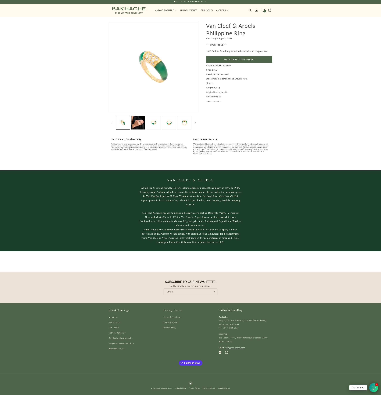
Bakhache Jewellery (160, 388)
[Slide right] (195, 123)
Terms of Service (209, 388)
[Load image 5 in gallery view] (184, 123)
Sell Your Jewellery (117, 332)
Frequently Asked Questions (121, 343)
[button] (165, 10)
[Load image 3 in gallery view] (154, 123)
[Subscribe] (214, 291)
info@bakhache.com (235, 347)
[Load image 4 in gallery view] (169, 123)
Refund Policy (180, 388)
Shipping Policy (170, 322)
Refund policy (170, 327)
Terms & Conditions (172, 317)
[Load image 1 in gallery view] (123, 123)
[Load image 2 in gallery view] (138, 123)
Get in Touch (114, 322)
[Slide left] (112, 123)
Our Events (114, 327)
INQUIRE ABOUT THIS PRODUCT (239, 59)
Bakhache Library (117, 348)
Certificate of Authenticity (121, 338)
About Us (113, 317)
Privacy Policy (194, 388)
